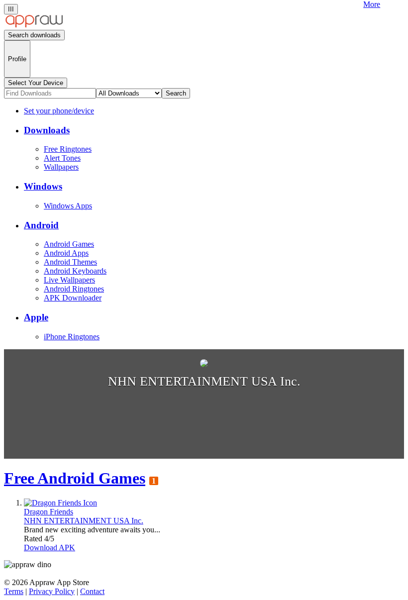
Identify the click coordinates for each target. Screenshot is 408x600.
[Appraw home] (34, 25)
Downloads (47, 130)
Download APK (49, 547)
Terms (13, 591)
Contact (92, 591)
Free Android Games (74, 478)
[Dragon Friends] (60, 503)
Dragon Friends (48, 511)
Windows (43, 186)
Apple (36, 317)
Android (41, 225)
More (371, 4)
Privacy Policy (52, 591)
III (11, 9)
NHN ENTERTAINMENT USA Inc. (83, 520)
